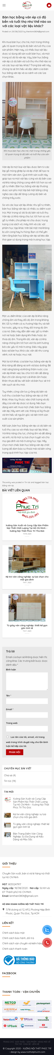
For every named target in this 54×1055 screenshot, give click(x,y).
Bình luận (11, 669)
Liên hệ (35, 1044)
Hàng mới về (44, 1042)
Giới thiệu (20, 1042)
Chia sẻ (8, 775)
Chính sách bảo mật (13, 932)
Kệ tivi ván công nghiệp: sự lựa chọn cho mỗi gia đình (29, 816)
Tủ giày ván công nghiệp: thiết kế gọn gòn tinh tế (31, 825)
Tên (8, 695)
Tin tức (27, 482)
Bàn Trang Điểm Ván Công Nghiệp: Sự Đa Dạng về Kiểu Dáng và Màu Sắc (28, 836)
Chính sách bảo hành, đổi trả (18, 938)
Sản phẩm (31, 1042)
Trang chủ (8, 1042)
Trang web (11, 723)
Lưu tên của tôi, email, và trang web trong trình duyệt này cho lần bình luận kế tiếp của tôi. (27, 741)
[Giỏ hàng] (49, 5)
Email (9, 709)
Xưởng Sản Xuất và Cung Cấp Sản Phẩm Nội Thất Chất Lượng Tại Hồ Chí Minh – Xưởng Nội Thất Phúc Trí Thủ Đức (31, 803)
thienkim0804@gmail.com (37, 31)
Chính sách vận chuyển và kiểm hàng (23, 943)
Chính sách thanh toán (14, 948)
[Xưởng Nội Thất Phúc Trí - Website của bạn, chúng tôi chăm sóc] (27, 5)
